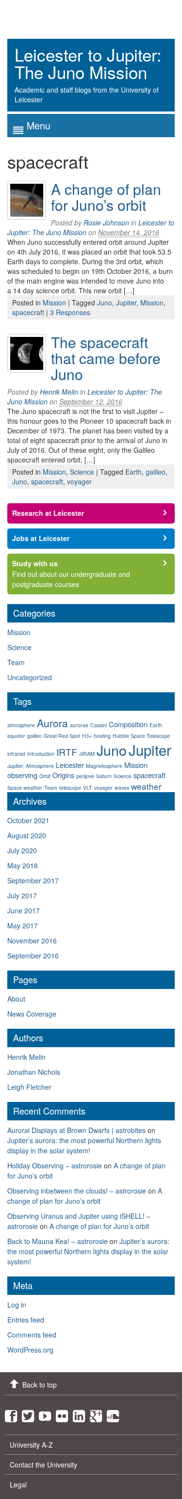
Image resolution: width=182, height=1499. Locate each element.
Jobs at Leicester (40, 538)
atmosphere (21, 725)
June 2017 (23, 910)
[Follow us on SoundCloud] (115, 1414)
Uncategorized (29, 677)
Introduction (40, 753)
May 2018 (22, 865)
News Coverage (31, 1014)
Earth (133, 472)
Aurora (52, 723)
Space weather (24, 787)
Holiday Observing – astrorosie (54, 1165)
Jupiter (126, 302)
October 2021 (28, 820)
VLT (87, 787)
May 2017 (22, 925)
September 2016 (33, 955)
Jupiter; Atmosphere (30, 765)
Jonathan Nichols (33, 1072)
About (16, 999)
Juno (104, 302)
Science (82, 472)
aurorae (79, 725)
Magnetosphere (104, 765)
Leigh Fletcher (29, 1087)
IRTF (66, 752)
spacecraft (28, 312)
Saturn (104, 776)
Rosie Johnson (106, 222)
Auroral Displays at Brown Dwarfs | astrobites (76, 1130)
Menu (38, 125)
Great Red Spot (62, 735)
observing (22, 775)
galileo (155, 472)
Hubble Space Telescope (141, 735)
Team (16, 662)
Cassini (98, 725)
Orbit (44, 776)
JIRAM (87, 753)
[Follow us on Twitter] (30, 1414)
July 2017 (22, 895)
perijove (85, 776)
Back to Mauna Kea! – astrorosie (57, 1241)
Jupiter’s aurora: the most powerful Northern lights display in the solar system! (84, 1145)
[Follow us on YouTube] (47, 1414)
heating (102, 735)
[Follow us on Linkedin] (81, 1414)
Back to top (39, 1384)
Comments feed (31, 1335)
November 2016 (32, 940)
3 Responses (70, 312)
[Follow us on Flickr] (64, 1414)
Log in (16, 1304)
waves (122, 787)
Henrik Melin (59, 392)
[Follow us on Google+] (98, 1414)
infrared (16, 753)
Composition (128, 724)
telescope (70, 787)
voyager (79, 481)
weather (146, 786)
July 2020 (22, 850)
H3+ (87, 735)
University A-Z (31, 1445)
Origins (63, 775)
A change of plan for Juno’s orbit (106, 196)
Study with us (35, 563)
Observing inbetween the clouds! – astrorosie (76, 1191)
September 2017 (33, 880)
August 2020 (26, 835)
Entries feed (25, 1319)
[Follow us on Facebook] (13, 1414)
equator (16, 735)
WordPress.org (30, 1350)
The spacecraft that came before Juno (106, 358)
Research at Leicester (48, 513)
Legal (18, 1484)
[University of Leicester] (43, 16)
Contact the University (43, 1464)
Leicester (70, 765)
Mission (54, 302)
